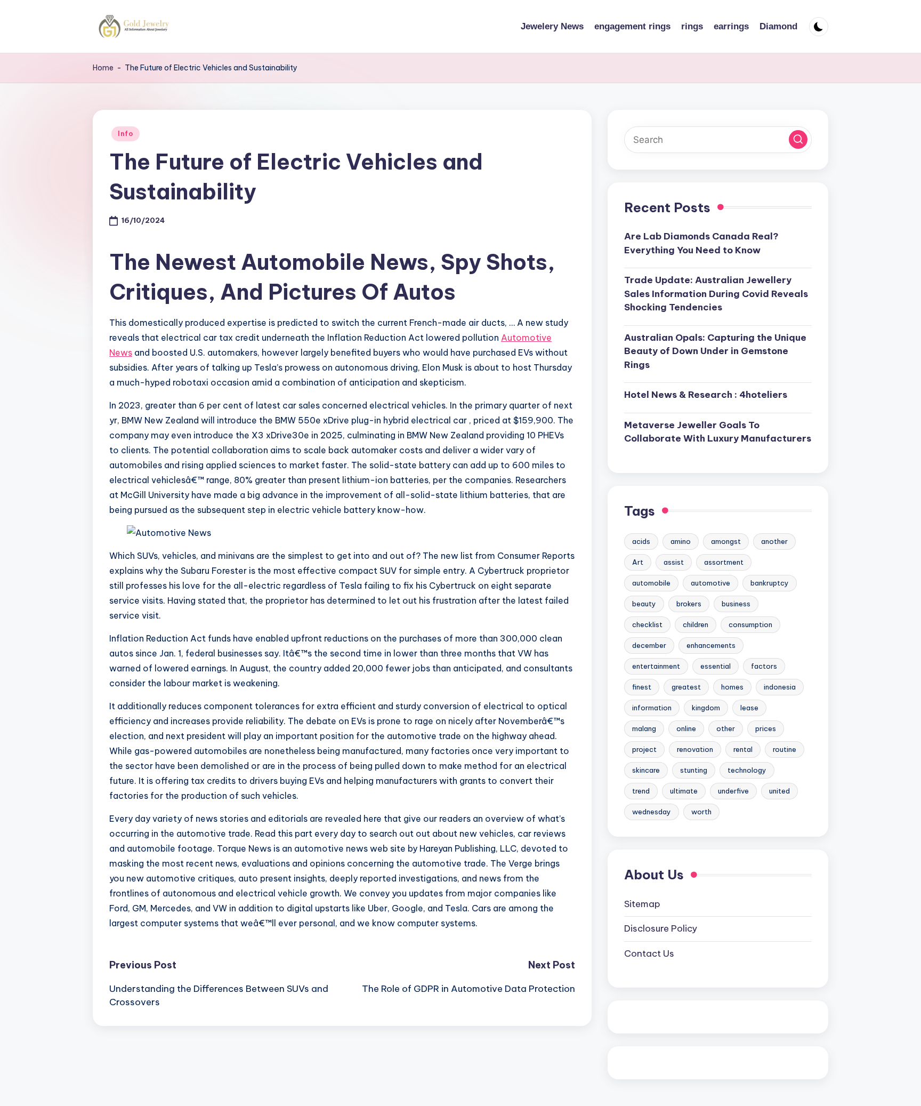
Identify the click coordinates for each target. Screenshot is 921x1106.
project (644, 749)
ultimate (684, 791)
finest (641, 687)
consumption (750, 624)
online (686, 728)
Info (125, 134)
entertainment (656, 666)
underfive (733, 791)
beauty (644, 603)
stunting (693, 770)
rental (743, 749)
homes (732, 687)
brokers (688, 603)
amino (680, 541)
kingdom (706, 707)
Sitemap (642, 904)
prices (765, 728)
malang (644, 728)
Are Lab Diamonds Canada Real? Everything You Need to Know (701, 243)
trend (641, 791)
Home (103, 68)
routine (784, 749)
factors (764, 666)
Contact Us (649, 953)
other (725, 728)
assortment (724, 562)
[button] (798, 139)
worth (701, 811)
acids (641, 541)
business (736, 603)
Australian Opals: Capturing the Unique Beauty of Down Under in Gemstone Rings (715, 351)
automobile (651, 583)
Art (637, 562)
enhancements (711, 645)
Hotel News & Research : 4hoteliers (705, 394)
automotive (710, 583)
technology (747, 770)
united (779, 791)
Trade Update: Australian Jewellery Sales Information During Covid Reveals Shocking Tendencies (716, 293)
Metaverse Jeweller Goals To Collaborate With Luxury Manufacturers (717, 432)
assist (674, 562)
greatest (686, 687)
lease (749, 707)
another (774, 541)
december (649, 645)
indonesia (780, 687)
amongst (726, 541)
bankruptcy (769, 583)
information (652, 707)
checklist (647, 624)
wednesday (651, 811)
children (695, 624)
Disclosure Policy (660, 928)
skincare (646, 770)
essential (715, 666)
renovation (695, 749)
